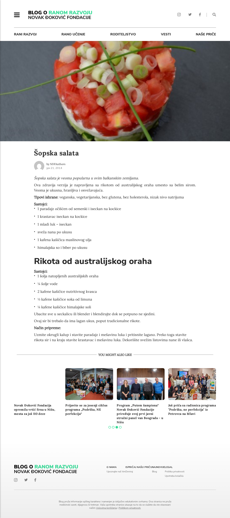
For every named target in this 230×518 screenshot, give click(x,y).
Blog (154, 471)
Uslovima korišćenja (106, 508)
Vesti (166, 34)
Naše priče (206, 34)
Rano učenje (73, 34)
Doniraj (129, 471)
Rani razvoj (25, 34)
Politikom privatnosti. (130, 508)
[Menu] (17, 14)
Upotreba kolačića (174, 476)
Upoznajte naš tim (116, 471)
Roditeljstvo (123, 34)
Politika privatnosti (174, 471)
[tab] (109, 427)
